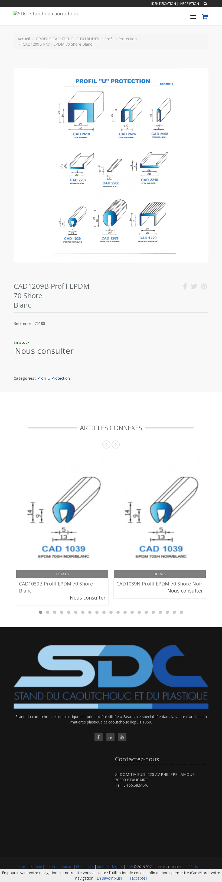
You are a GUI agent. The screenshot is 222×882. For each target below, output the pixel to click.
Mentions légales (110, 866)
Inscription (189, 3)
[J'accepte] (138, 878)
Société (37, 866)
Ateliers (51, 866)
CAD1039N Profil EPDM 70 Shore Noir (159, 583)
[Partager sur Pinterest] (204, 287)
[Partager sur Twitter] (194, 287)
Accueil (22, 866)
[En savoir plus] (109, 878)
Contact (67, 866)
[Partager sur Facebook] (185, 287)
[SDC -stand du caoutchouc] (45, 12)
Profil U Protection (53, 378)
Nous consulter (44, 350)
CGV (130, 866)
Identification (163, 3)
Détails (62, 574)
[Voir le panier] (205, 17)
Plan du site (85, 866)
